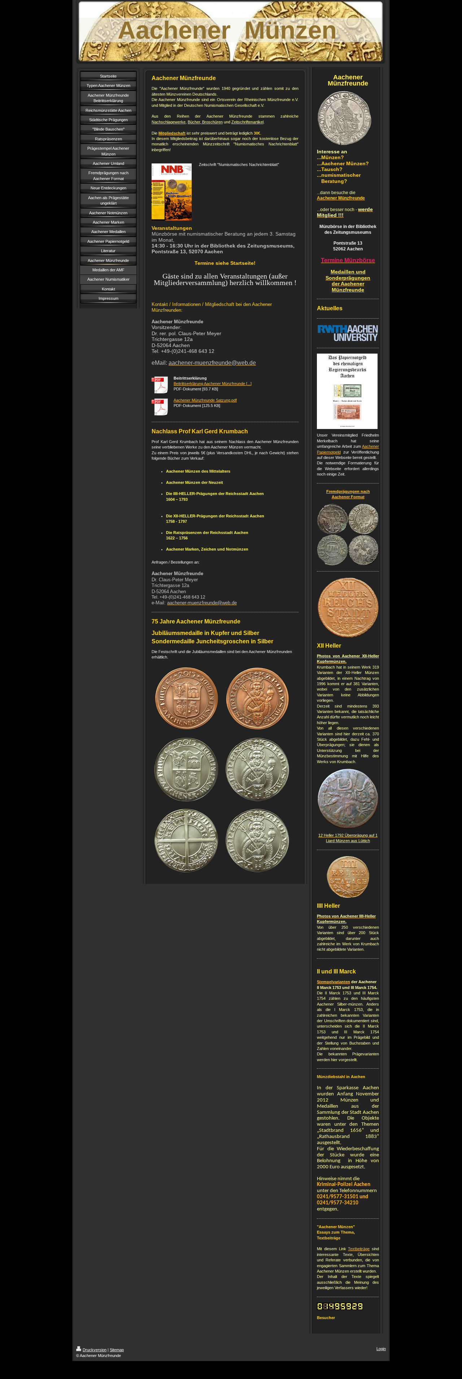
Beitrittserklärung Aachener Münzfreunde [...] (213, 383)
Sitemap (117, 1350)
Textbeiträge (359, 1249)
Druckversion (94, 1350)
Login (381, 1349)
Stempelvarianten (333, 982)
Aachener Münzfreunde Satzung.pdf (205, 400)
